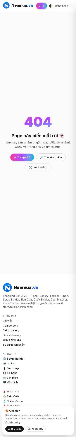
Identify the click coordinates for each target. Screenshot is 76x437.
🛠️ (41, 5)
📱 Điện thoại (11, 368)
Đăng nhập (61, 5)
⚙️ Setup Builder (14, 358)
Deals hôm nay (12, 335)
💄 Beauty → (11, 391)
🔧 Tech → (9, 353)
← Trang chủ (22, 157)
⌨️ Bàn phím (10, 377)
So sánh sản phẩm (14, 344)
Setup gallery (11, 330)
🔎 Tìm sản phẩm (51, 157)
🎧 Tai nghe (10, 372)
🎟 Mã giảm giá (12, 339)
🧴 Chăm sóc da (13, 401)
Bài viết (7, 320)
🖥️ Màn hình (10, 382)
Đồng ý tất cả (15, 428)
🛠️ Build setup (38, 167)
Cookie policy (12, 422)
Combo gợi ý (10, 325)
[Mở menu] (71, 5)
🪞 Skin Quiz (11, 396)
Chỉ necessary (35, 428)
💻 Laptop (9, 363)
